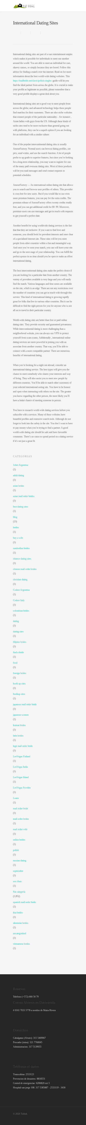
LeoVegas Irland (21, 777)
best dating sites (20, 506)
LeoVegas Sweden (22, 787)
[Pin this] (45, 33)
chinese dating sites (22, 558)
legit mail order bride (23, 746)
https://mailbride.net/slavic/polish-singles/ (32, 80)
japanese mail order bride (25, 704)
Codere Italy (19, 600)
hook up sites (19, 683)
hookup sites (19, 694)
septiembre (18, 871)
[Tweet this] (36, 33)
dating (16, 621)
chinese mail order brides (25, 569)
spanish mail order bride (24, 902)
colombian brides (21, 610)
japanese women (21, 714)
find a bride (18, 652)
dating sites (18, 631)
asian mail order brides (23, 496)
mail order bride (20, 808)
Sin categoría (19, 891)
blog (15, 517)
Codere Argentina (21, 590)
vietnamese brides (21, 943)
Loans (16, 798)
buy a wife (18, 537)
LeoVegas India (20, 766)
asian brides (18, 485)
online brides (19, 839)
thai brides (18, 912)
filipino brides (19, 642)
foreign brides (19, 673)
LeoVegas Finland (21, 756)
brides (16, 527)
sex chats (17, 881)
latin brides (18, 735)
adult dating (18, 475)
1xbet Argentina (20, 465)
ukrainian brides (20, 923)
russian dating (19, 860)
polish (16, 850)
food (15, 662)
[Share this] (26, 33)
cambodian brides (21, 548)
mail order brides (21, 819)
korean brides (19, 725)
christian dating (20, 579)
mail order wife (20, 829)
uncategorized (19, 933)
